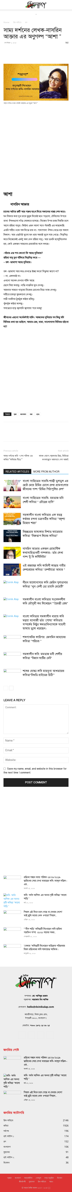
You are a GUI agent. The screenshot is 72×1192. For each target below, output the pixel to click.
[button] (6, 5)
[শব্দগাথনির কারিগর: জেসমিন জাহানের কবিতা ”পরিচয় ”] (12, 641)
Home (6, 22)
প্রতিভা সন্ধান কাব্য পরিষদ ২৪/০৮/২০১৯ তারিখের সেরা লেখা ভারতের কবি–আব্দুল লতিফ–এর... (45, 881)
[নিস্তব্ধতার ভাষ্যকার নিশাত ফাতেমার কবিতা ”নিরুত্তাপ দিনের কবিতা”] (12, 536)
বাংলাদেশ (18, 1177)
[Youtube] (50, 1035)
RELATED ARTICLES (17, 471)
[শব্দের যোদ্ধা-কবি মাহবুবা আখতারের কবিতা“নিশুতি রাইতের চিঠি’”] (12, 675)
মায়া (31, 414)
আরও (51, 1181)
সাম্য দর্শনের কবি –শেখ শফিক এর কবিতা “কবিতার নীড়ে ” (18, 457)
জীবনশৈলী (22, 1181)
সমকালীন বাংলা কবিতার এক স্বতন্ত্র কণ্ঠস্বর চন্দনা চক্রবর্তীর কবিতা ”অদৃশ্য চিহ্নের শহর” (44, 519)
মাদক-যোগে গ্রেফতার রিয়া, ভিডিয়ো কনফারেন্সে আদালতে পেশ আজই (54, 457)
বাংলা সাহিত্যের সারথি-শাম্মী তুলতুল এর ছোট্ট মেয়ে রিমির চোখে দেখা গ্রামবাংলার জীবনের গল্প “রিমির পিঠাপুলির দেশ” (45, 485)
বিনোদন (59, 1177)
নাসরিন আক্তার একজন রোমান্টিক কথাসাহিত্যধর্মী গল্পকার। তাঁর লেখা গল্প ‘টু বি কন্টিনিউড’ (43, 553)
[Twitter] (40, 1035)
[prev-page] (5, 688)
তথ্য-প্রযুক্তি (49, 1177)
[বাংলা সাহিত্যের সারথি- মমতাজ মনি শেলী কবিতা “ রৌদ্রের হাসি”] (12, 502)
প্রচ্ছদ (9, 1177)
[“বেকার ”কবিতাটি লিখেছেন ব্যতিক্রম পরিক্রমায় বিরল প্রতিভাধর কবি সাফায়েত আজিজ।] (12, 950)
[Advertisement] (36, 145)
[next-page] (11, 688)
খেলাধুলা (38, 1177)
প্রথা (15, 414)
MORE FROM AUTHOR (46, 471)
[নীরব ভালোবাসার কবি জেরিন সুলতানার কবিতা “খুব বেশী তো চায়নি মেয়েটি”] (12, 586)
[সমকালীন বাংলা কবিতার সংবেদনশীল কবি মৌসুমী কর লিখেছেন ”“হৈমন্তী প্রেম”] (12, 603)
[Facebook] (21, 1035)
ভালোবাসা (23, 414)
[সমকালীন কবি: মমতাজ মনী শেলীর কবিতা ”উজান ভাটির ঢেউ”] (12, 658)
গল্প (26, 22)
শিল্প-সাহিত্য (17, 22)
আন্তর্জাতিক (28, 1177)
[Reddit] (31, 1035)
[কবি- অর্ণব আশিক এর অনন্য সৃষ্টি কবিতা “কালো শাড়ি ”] (12, 900)
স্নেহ (37, 414)
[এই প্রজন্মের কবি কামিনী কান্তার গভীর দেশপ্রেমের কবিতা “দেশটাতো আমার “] (12, 570)
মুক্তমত (32, 1181)
